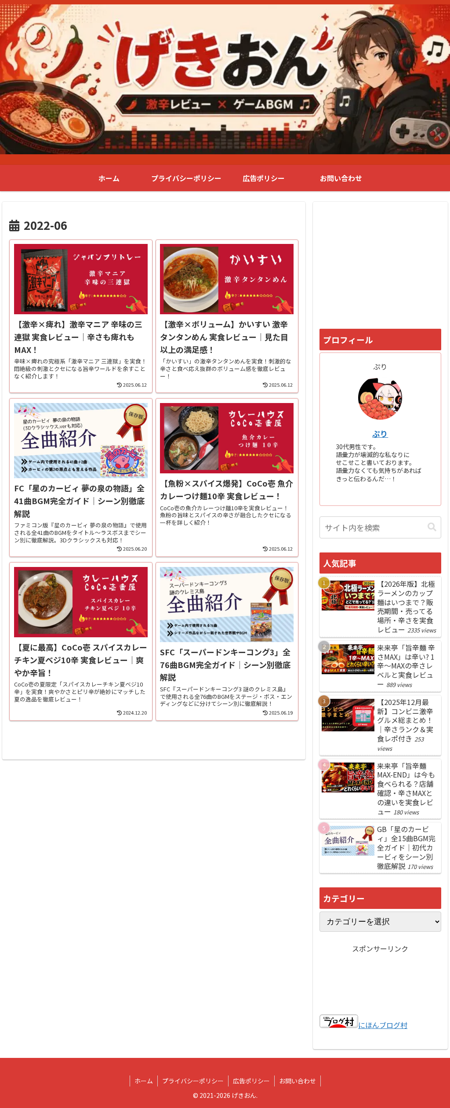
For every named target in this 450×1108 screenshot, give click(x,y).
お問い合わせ (297, 1080)
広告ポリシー (251, 1080)
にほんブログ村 (382, 1025)
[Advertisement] (380, 263)
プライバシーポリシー (193, 1080)
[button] (432, 527)
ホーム (143, 1080)
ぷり (380, 433)
